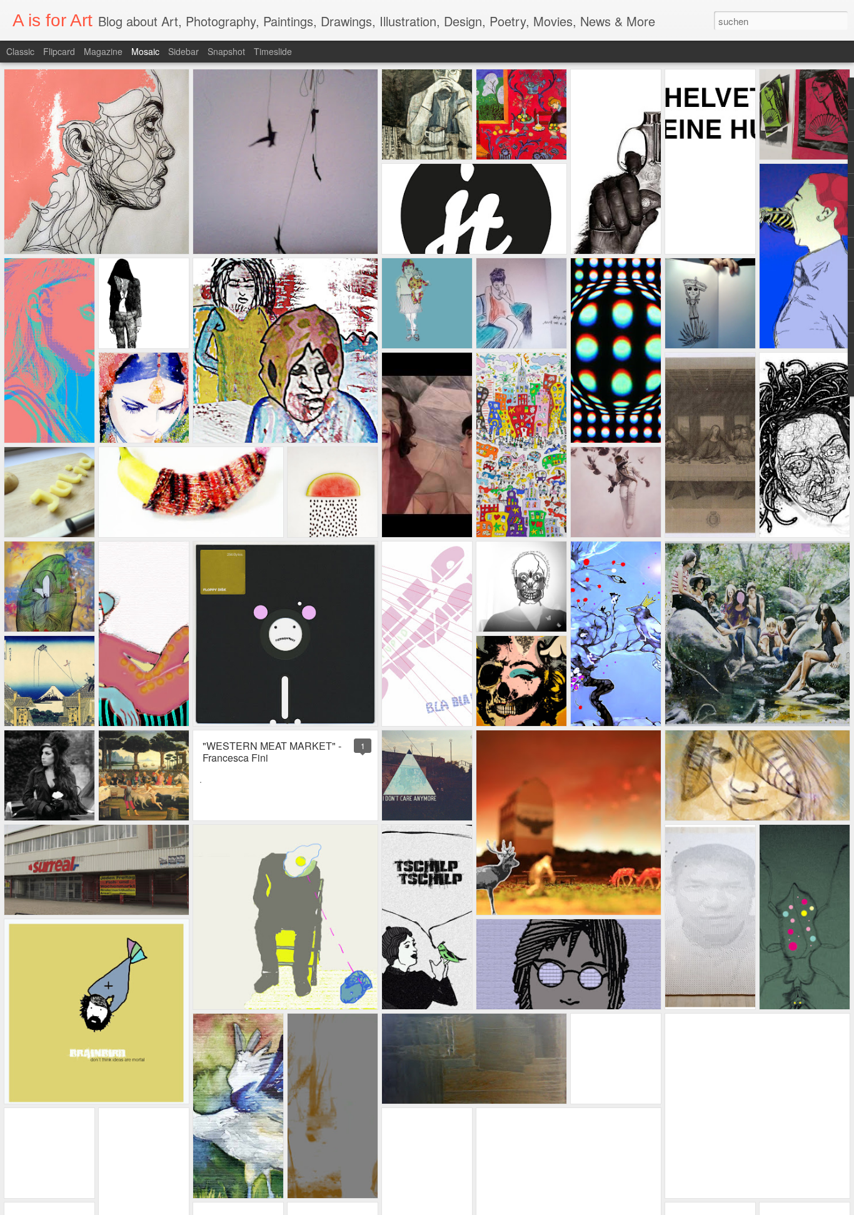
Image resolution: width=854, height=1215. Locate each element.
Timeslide (273, 51)
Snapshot (226, 51)
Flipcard (59, 51)
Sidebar (183, 51)
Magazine (103, 51)
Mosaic (145, 51)
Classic (20, 51)
